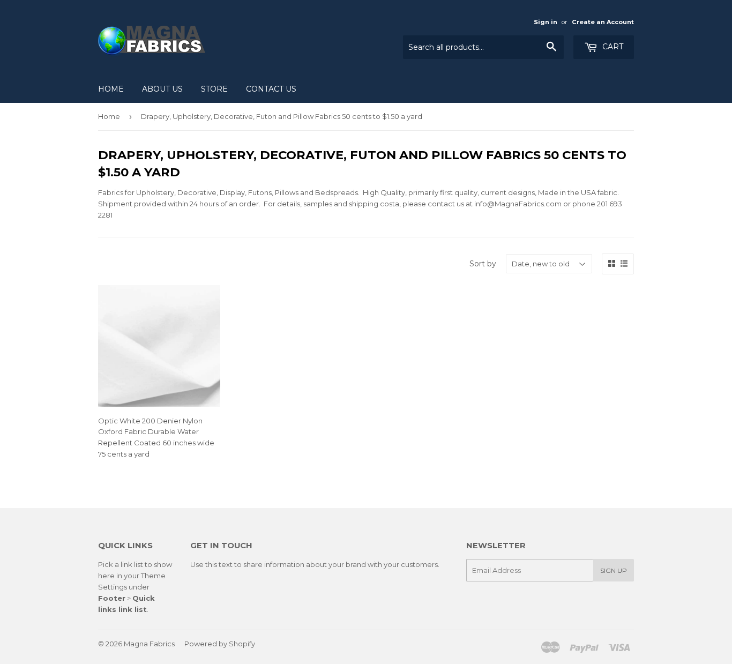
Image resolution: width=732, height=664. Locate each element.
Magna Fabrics (149, 643)
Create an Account (603, 22)
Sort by (482, 263)
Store (214, 89)
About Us (162, 89)
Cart (611, 46)
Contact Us (271, 89)
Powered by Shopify (219, 643)
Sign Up (613, 570)
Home (111, 89)
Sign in (545, 22)
